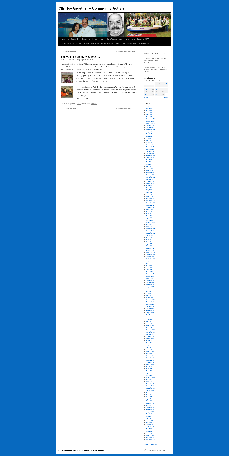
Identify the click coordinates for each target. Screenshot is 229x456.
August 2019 (150, 287)
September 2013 (150, 427)
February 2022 (150, 222)
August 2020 (150, 261)
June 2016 (149, 369)
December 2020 (150, 252)
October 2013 (150, 424)
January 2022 (150, 224)
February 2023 (150, 196)
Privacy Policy (98, 450)
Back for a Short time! (68, 52)
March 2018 (149, 323)
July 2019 (149, 289)
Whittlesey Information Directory (102, 43)
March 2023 (149, 194)
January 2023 (150, 198)
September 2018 (150, 310)
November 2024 (150, 151)
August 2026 (150, 106)
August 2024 (150, 157)
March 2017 (149, 349)
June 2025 (149, 136)
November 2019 (150, 280)
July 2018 (149, 315)
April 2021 (149, 244)
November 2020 (150, 254)
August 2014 (150, 412)
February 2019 (150, 300)
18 (166, 89)
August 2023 (150, 183)
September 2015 (150, 388)
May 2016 (149, 371)
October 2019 (150, 282)
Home (63, 39)
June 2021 (149, 239)
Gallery (94, 39)
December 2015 (150, 381)
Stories (101, 39)
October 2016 (150, 360)
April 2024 (149, 166)
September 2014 (150, 409)
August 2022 (150, 209)
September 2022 (150, 207)
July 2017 (149, 341)
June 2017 (149, 343)
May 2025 (149, 138)
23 (159, 92)
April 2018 (149, 321)
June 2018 (149, 317)
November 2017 (150, 332)
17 (163, 89)
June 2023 (149, 188)
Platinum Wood (144, 43)
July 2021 (149, 237)
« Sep (146, 97)
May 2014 (149, 416)
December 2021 (150, 226)
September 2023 (150, 181)
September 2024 (150, 155)
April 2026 (149, 114)
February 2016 (150, 377)
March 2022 (149, 220)
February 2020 (150, 274)
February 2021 (150, 248)
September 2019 (150, 285)
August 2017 (150, 338)
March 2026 (149, 117)
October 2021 (150, 231)
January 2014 (150, 422)
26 (146, 95)
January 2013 (150, 437)
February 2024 (150, 170)
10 (163, 86)
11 (166, 86)
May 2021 (149, 241)
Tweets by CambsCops (150, 444)
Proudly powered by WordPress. (156, 450)
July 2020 (149, 263)
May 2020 (149, 267)
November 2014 (150, 407)
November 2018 (150, 306)
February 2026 (150, 119)
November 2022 (150, 203)
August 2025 (150, 132)
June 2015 (149, 394)
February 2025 (150, 145)
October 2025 (150, 127)
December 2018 (150, 304)
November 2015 (150, 384)
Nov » (166, 97)
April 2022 (149, 218)
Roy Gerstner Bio (73, 39)
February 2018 (150, 325)
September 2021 (150, 233)
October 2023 (150, 179)
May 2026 (149, 112)
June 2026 (149, 110)
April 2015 (149, 399)
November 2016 (150, 358)
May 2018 (149, 319)
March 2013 (149, 433)
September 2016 (150, 362)
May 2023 (149, 190)
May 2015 (149, 397)
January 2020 (150, 276)
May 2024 (149, 164)
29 (156, 95)
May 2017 (149, 345)
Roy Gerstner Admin (87, 59)
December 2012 (150, 440)
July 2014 (149, 414)
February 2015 (150, 403)
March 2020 (149, 272)
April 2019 (149, 295)
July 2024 (149, 160)
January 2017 (150, 353)
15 (156, 89)
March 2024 (149, 168)
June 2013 (149, 429)
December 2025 (150, 123)
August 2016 (150, 364)
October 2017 (150, 334)
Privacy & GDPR (143, 39)
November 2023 (150, 177)
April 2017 (149, 347)
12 (146, 89)
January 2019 (150, 302)
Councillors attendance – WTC (126, 52)
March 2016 (149, 375)
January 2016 (150, 379)
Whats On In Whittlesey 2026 (126, 43)
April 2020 (149, 269)
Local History (130, 39)
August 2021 (150, 235)
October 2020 (150, 257)
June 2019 (149, 291)
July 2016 (149, 366)
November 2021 (150, 229)
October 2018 (150, 308)
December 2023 (150, 175)
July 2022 (149, 211)
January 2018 (150, 328)
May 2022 (149, 216)
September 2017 (150, 336)
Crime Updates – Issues (115, 39)
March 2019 (149, 297)
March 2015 (149, 401)
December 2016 (150, 356)
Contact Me (86, 39)
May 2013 (149, 431)
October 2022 (150, 205)
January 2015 (150, 405)
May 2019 (149, 293)
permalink (94, 104)
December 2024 (150, 149)
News (79, 104)
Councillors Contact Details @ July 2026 (75, 43)
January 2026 (150, 121)
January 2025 (150, 147)
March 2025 (149, 142)
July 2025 (149, 134)
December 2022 (150, 201)
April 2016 (149, 373)
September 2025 (150, 130)
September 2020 (150, 259)
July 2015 (149, 392)
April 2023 (149, 192)
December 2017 (150, 330)
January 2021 (150, 250)
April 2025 (149, 140)
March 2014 (149, 420)
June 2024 (149, 162)
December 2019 (150, 278)
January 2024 (150, 173)
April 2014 (149, 418)
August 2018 (150, 313)
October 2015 (150, 386)
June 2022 (149, 213)
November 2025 (150, 125)
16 (159, 89)
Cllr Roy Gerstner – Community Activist (92, 8)
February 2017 (150, 351)
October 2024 (150, 153)
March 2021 (149, 246)
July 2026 (149, 108)
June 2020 (149, 265)
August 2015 (150, 390)
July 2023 (149, 185)
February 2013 (150, 435)
